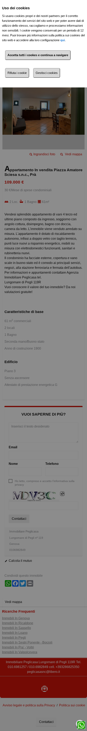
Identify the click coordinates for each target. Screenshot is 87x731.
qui (62, 40)
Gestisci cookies (47, 73)
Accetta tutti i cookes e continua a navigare (37, 55)
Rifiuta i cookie (17, 73)
